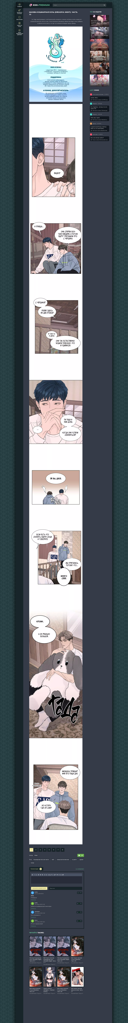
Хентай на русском (19, 13)
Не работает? (80, 869)
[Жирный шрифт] (32, 875)
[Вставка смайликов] (49, 875)
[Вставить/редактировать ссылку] (51, 875)
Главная (19, 6)
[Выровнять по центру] (40, 875)
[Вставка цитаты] (57, 875)
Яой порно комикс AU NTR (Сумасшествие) (100, 99)
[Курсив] (34, 875)
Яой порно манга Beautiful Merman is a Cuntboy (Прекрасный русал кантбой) (100, 130)
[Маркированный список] (45, 875)
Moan (35, 855)
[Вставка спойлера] (61, 875)
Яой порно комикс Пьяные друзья (100, 110)
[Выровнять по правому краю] (42, 875)
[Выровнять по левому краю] (38, 875)
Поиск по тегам (19, 26)
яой (53, 859)
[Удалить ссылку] (53, 875)
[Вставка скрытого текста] (63, 875)
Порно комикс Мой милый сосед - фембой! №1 (100, 139)
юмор (32, 863)
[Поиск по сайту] (104, 5)
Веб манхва (20, 19)
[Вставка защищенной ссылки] (55, 875)
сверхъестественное (63, 859)
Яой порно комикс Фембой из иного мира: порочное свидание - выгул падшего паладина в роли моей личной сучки (100, 119)
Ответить (33, 899)
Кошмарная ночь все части (41, 859)
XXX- (41, 5)
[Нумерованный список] (47, 875)
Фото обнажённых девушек (19, 33)
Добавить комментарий (39, 888)
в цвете (74, 859)
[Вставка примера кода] (59, 875)
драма (81, 859)
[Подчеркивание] (36, 875)
